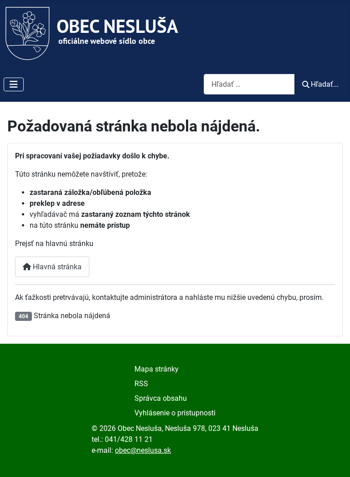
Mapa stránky (156, 369)
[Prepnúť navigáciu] (14, 84)
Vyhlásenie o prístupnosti (175, 413)
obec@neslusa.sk (143, 450)
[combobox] (249, 84)
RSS (141, 383)
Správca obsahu (160, 398)
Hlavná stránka (56, 266)
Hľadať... (325, 84)
